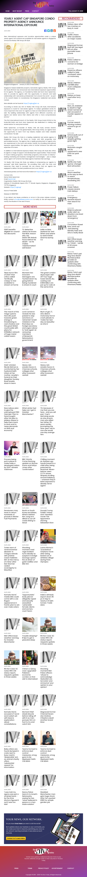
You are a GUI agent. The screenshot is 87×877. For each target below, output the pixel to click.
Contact (70, 868)
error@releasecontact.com (23, 199)
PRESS (27, 11)
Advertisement (57, 868)
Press (16, 868)
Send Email (11, 179)
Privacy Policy (43, 868)
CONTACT (35, 11)
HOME (8, 11)
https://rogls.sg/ (15, 187)
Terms (30, 868)
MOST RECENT (17, 11)
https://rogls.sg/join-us (31, 103)
